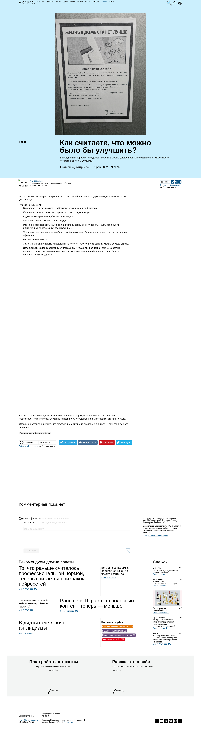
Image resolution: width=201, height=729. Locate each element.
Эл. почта (28, 522)
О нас (111, 1)
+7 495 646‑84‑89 (26, 722)
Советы (104, 1)
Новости (40, 1)
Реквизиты (68, 722)
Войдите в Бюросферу (169, 185)
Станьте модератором (158, 535)
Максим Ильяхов (37, 181)
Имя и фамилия (31, 518)
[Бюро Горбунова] (27, 2)
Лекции (95, 1)
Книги (72, 1)
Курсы (87, 1)
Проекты (50, 1)
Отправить (31, 550)
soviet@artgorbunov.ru (28, 720)
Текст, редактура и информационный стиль (35, 433)
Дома (65, 1)
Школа (80, 1)
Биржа (58, 1)
